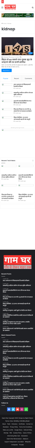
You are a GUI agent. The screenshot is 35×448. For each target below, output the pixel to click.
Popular (5, 78)
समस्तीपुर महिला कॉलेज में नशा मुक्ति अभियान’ (8, 176)
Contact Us (29, 424)
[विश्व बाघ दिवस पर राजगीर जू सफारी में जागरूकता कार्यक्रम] (7, 111)
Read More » (6, 70)
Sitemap (6, 433)
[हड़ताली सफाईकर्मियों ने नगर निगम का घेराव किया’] (7, 103)
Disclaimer (6, 427)
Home (4, 23)
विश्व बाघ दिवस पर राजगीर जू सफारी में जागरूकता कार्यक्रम (22, 110)
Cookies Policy (17, 433)
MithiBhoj (16, 421)
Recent (16, 78)
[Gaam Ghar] (10, 7)
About (4, 424)
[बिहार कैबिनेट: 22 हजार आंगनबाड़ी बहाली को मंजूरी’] (7, 119)
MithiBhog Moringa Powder (17, 127)
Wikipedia (28, 441)
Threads (21, 444)
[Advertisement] (17, 229)
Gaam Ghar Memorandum (14, 438)
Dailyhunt (25, 438)
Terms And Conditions (25, 427)
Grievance (14, 424)
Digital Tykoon (29, 418)
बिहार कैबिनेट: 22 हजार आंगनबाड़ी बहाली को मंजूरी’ (22, 118)
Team (8, 424)
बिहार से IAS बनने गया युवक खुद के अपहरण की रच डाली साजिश (16, 61)
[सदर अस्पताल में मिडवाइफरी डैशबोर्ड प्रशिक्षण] (7, 87)
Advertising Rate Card (13, 436)
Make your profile (8, 430)
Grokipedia (14, 444)
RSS (11, 433)
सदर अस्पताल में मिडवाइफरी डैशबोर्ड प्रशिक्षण (22, 85)
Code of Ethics (27, 433)
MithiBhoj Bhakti (25, 421)
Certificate (22, 424)
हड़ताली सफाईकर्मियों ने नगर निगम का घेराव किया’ (22, 102)
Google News (18, 430)
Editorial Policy (28, 430)
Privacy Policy (14, 427)
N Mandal (5, 57)
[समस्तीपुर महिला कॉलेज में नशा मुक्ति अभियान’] (7, 95)
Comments (28, 78)
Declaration (24, 436)
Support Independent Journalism (14, 441)
